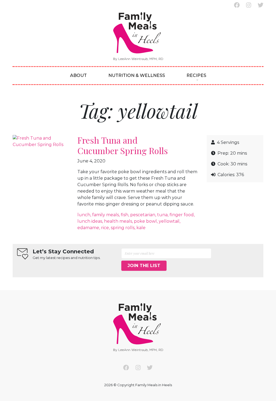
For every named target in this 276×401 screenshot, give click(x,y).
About (78, 75)
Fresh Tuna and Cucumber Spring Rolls (122, 145)
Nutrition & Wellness (136, 75)
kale (141, 227)
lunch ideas (89, 221)
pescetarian (142, 214)
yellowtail (169, 221)
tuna (162, 214)
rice (105, 227)
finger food (182, 214)
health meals (118, 221)
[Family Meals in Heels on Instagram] (248, 5)
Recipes (196, 75)
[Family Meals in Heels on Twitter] (260, 5)
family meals (105, 214)
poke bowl (145, 221)
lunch (83, 214)
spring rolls (122, 227)
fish (124, 214)
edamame (88, 227)
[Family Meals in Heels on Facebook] (237, 5)
